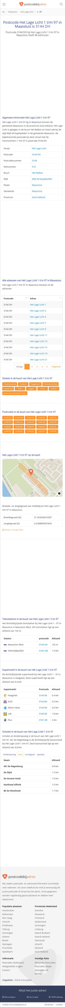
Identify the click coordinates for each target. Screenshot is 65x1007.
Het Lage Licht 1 (38, 304)
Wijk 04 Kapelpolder (42, 178)
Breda (5, 940)
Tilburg (6, 929)
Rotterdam (7, 914)
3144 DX (30, 417)
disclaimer (49, 1004)
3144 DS (30, 422)
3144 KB (18, 426)
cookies (59, 1004)
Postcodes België (43, 966)
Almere (6, 936)
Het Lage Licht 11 (38, 335)
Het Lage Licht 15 (38, 347)
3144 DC (53, 417)
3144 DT (30, 426)
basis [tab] (20, 754)
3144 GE (41, 422)
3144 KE (41, 417)
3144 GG (19, 422)
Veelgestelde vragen (12, 966)
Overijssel (40, 940)
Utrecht (6, 921)
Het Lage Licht (39, 148)
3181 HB (43, 720)
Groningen (7, 932)
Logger (31, 388)
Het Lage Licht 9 (38, 329)
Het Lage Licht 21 (38, 359)
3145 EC (41, 431)
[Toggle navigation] (4, 4)
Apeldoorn (7, 951)
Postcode (8, 298)
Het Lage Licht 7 (38, 322)
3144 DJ (30, 431)
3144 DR (7, 422)
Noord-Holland (42, 936)
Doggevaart (35, 384)
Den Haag (7, 917)
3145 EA (52, 426)
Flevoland (39, 914)
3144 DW (19, 417)
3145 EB (18, 431)
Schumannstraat (50, 384)
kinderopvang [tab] (9, 754)
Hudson (23, 384)
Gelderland (40, 921)
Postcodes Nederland (13, 962)
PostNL (38, 973)
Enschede (7, 947)
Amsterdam (8, 910)
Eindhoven (7, 925)
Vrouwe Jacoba (9, 384)
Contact (6, 970)
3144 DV (7, 417)
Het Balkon (37, 172)
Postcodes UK (41, 970)
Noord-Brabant (42, 932)
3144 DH (43, 26)
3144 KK (53, 431)
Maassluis (37, 185)
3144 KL (7, 426)
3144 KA (41, 426)
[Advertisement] (32, 77)
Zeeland (39, 947)
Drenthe (39, 910)
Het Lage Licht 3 (38, 310)
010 (34, 166)
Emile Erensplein (23, 980)
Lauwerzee (8, 388)
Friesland (39, 917)
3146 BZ (43, 713)
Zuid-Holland (38, 197)
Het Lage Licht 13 (38, 341)
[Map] (32, 478)
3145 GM (43, 650)
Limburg (39, 929)
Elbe (20, 388)
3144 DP (7, 431)
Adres (33, 298)
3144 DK (53, 422)
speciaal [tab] (40, 754)
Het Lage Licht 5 (38, 316)
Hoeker (54, 388)
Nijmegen (7, 944)
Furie (43, 388)
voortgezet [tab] (30, 754)
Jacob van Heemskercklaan (14, 393)
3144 (34, 160)
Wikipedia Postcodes (45, 962)
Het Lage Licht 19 (38, 353)
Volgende (56, 366)
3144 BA (43, 695)
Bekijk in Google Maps (13, 530)
